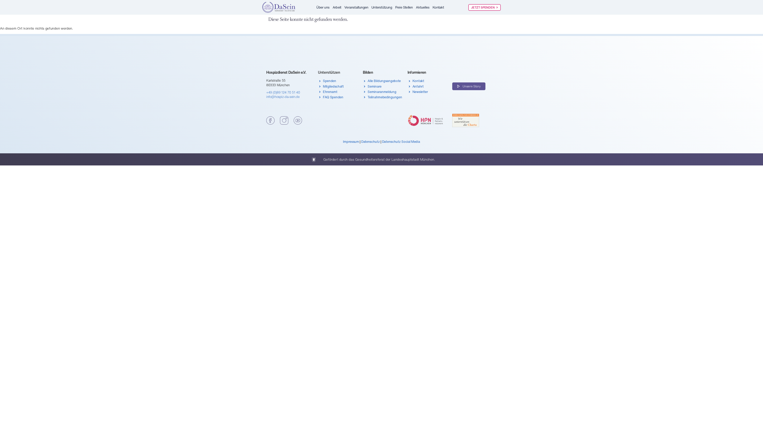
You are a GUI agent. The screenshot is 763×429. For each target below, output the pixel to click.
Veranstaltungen (356, 7)
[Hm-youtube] (297, 120)
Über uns (322, 7)
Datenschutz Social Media (401, 141)
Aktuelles (422, 7)
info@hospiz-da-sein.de (282, 96)
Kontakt (438, 7)
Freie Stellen (404, 7)
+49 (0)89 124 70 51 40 (283, 92)
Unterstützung (381, 7)
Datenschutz (370, 141)
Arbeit (337, 7)
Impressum (351, 141)
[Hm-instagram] (284, 120)
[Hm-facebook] (270, 120)
